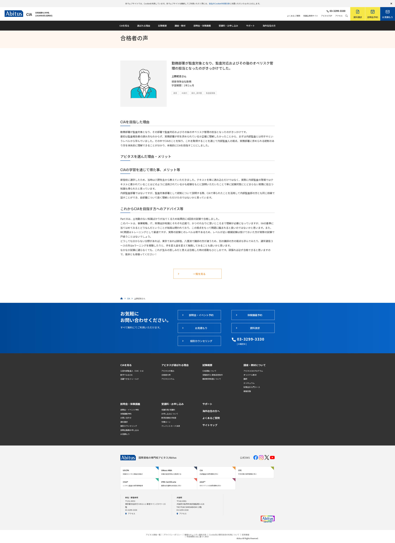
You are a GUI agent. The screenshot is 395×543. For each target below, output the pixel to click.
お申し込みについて (169, 413)
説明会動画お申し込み (129, 430)
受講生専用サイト (310, 16)
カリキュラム (249, 383)
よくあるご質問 (293, 16)
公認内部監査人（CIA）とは (131, 370)
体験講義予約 (125, 413)
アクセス (339, 16)
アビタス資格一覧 (153, 535)
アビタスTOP (326, 16)
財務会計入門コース (251, 387)
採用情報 (245, 535)
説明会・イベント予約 (129, 409)
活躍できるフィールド (129, 378)
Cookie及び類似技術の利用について (224, 535)
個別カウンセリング (128, 426)
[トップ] (121, 298)
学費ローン (165, 422)
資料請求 (124, 422)
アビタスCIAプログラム (253, 370)
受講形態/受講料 (168, 409)
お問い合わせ (125, 417)
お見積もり (125, 434)
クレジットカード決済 (170, 426)
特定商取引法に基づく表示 (198, 536)
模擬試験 (247, 391)
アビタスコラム (167, 378)
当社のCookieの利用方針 (219, 3)
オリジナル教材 (249, 374)
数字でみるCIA (126, 374)
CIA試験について (209, 370)
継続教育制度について (211, 378)
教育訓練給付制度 (168, 417)
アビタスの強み (167, 370)
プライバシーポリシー (172, 535)
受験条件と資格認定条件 (212, 374)
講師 (245, 378)
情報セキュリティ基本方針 (195, 535)
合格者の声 (166, 374)
